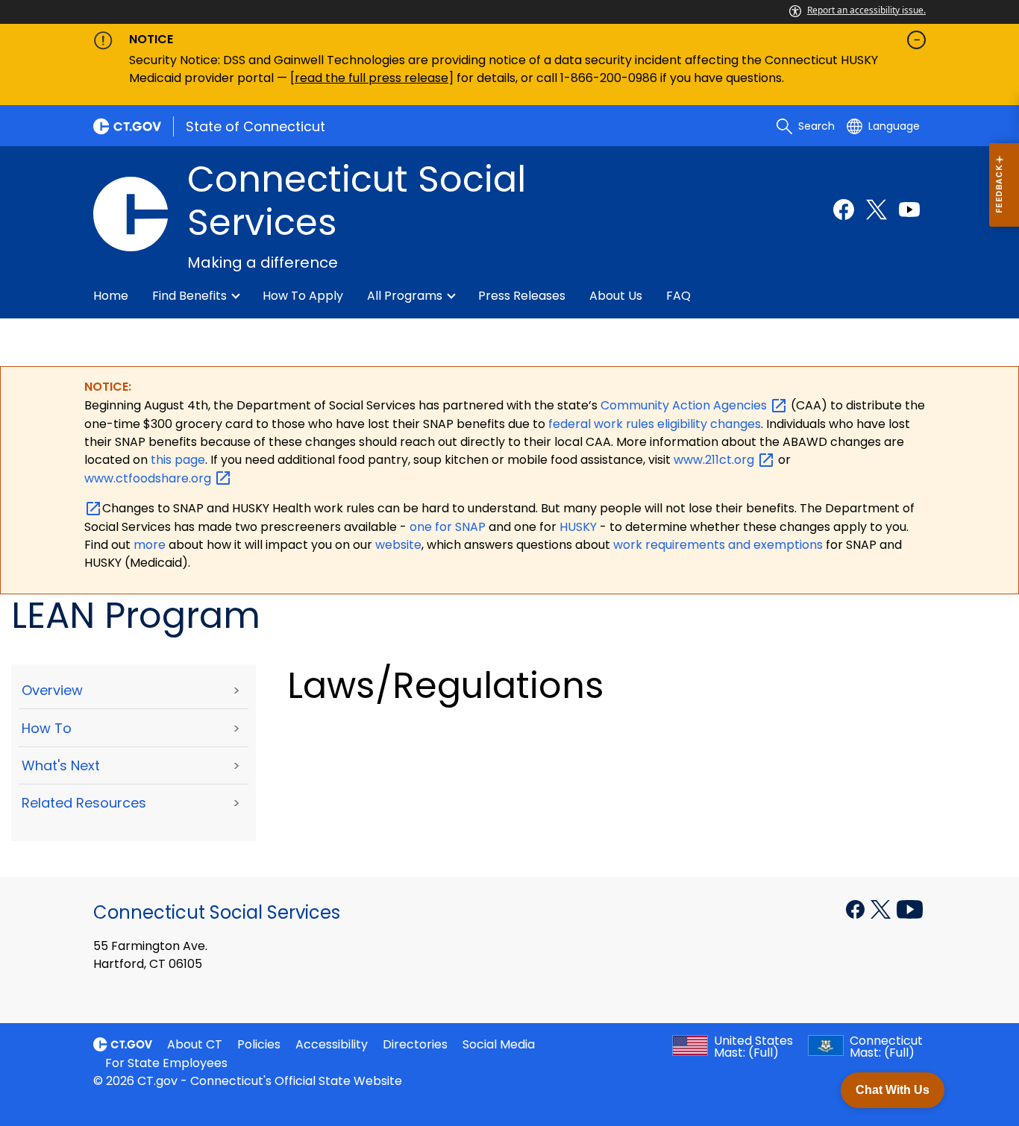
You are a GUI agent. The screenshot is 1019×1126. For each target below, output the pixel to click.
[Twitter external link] (876, 209)
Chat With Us (892, 1089)
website (398, 544)
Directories (415, 1044)
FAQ (678, 295)
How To (47, 728)
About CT (194, 1044)
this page (176, 459)
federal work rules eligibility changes (654, 424)
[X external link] (882, 908)
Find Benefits (189, 295)
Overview (52, 690)
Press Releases (521, 295)
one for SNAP (448, 526)
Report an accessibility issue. (866, 10)
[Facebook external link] (843, 209)
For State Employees (166, 1063)
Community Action (685, 405)
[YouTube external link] (910, 908)
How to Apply (303, 295)
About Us (615, 295)
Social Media (499, 1044)
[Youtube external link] (909, 209)
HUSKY (579, 526)
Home (110, 295)
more (151, 544)
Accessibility (331, 1044)
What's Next (61, 765)
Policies (258, 1044)
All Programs (404, 295)
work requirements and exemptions (718, 544)
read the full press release (371, 78)
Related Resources (84, 802)
